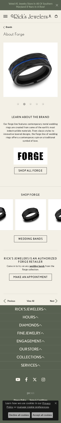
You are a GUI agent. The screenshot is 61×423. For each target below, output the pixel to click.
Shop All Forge (30, 170)
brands (9, 27)
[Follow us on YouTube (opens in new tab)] (17, 379)
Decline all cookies (19, 415)
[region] (30, 77)
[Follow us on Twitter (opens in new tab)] (34, 379)
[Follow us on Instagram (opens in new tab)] (43, 379)
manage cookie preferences (33, 407)
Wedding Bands (30, 238)
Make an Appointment (30, 277)
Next (52, 301)
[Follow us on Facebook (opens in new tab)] (26, 379)
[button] (12, 16)
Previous (11, 301)
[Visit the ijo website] (30, 393)
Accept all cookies (42, 415)
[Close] (57, 5)
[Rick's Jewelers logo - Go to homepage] (31, 16)
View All (30, 301)
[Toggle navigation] (5, 16)
